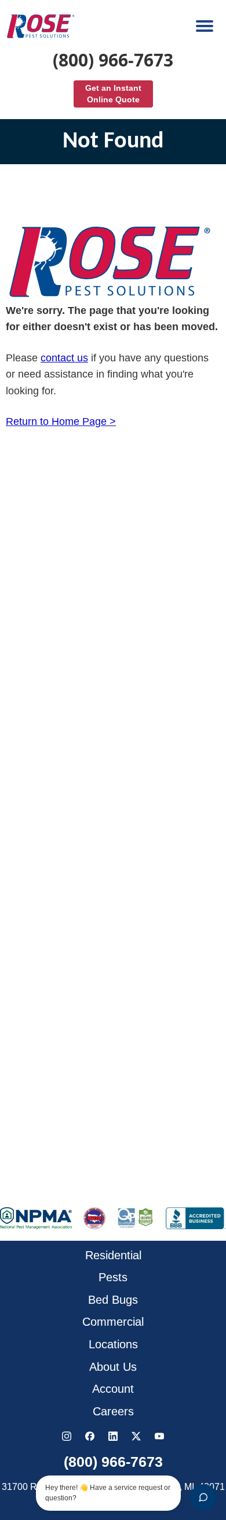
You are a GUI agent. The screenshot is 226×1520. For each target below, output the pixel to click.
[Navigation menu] (204, 26)
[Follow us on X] (136, 1436)
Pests (113, 1277)
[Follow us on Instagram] (66, 1436)
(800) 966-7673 (113, 60)
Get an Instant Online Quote (113, 93)
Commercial (113, 1321)
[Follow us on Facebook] (90, 1436)
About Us (113, 1366)
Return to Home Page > (61, 421)
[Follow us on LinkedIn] (113, 1436)
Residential (113, 1255)
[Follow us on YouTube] (159, 1436)
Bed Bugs (113, 1299)
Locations (113, 1344)
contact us (64, 358)
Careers (113, 1411)
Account (113, 1388)
